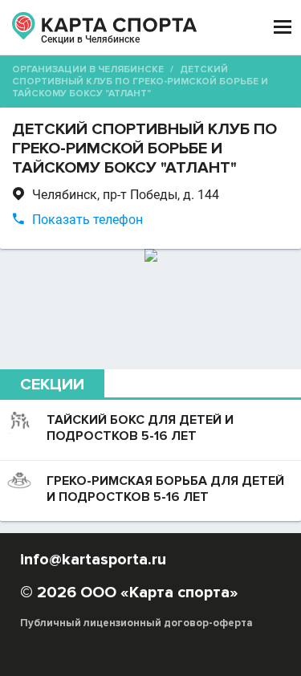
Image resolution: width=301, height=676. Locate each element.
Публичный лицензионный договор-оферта (136, 623)
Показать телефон (87, 219)
